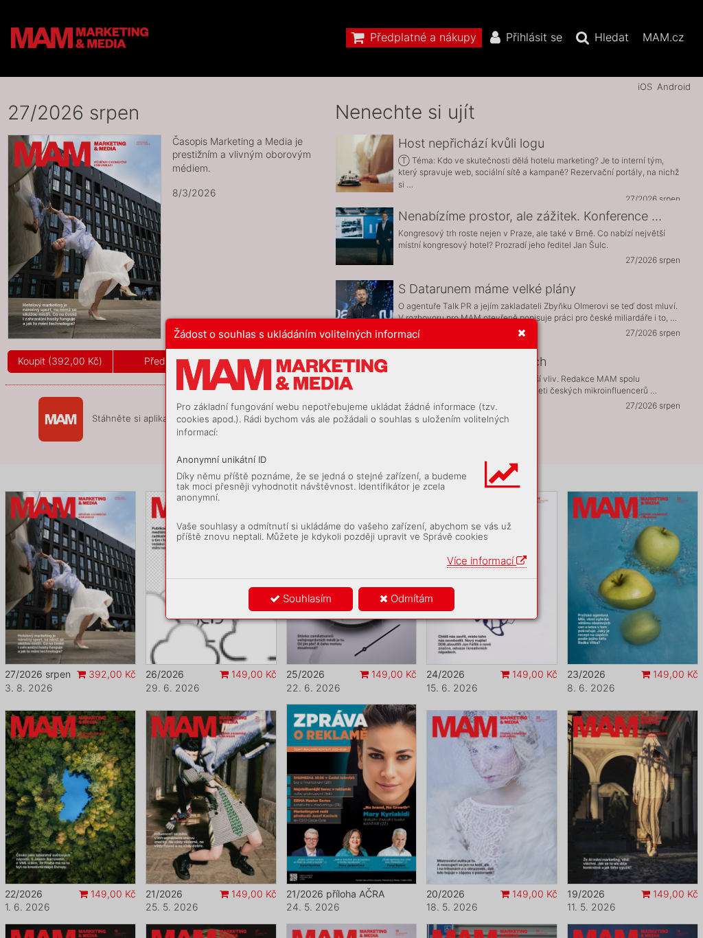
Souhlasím (306, 598)
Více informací (481, 560)
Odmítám (410, 598)
